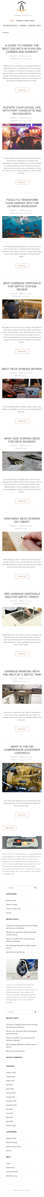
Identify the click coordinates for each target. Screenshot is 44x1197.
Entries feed (10, 1167)
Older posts (9, 828)
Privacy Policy (27, 15)
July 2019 (9, 1109)
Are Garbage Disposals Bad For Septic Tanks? (22, 595)
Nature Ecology (10, 25)
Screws (23, 25)
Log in (8, 1163)
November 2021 (11, 1101)
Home (12, 21)
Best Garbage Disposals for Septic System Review (22, 286)
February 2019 (11, 1125)
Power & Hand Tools (25, 21)
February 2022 (11, 1093)
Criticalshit (5, 32)
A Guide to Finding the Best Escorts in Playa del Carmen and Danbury (22, 48)
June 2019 (9, 1113)
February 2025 (11, 1072)
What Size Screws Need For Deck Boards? (22, 440)
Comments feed (12, 1172)
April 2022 (9, 1085)
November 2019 (11, 1105)
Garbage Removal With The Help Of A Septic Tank (22, 673)
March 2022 (10, 1089)
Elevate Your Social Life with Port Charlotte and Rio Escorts (22, 110)
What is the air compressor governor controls (22, 749)
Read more (22, 90)
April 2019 (9, 1121)
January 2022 (10, 1097)
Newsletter (17, 15)
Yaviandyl (29, 56)
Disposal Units (34, 25)
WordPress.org (11, 1176)
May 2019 (9, 1117)
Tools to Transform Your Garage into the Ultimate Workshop (22, 203)
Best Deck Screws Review (22, 368)
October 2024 (10, 1077)
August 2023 (10, 1081)
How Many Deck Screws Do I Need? (22, 520)
